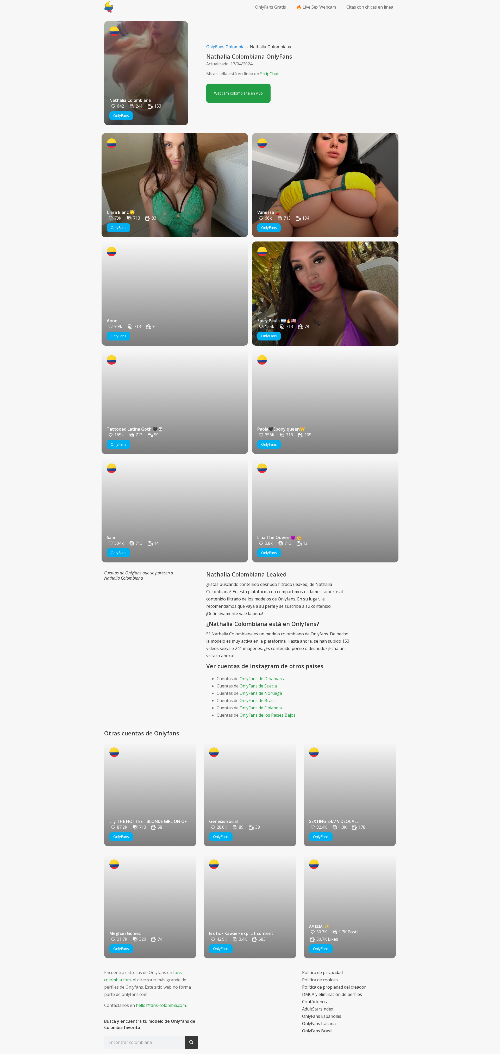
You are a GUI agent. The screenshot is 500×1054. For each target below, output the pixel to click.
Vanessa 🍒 (268, 212)
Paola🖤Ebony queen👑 (281, 429)
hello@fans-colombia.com (161, 1005)
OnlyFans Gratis (270, 7)
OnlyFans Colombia (225, 46)
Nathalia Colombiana (130, 100)
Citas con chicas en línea (369, 7)
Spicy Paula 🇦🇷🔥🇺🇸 (276, 321)
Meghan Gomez (125, 933)
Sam (111, 537)
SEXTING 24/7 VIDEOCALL (334, 821)
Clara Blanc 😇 (121, 212)
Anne (112, 321)
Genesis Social (223, 821)
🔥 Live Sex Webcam (316, 7)
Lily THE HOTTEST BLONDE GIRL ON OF (148, 821)
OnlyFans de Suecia (258, 686)
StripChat (269, 74)
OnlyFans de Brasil (258, 700)
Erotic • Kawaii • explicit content (241, 933)
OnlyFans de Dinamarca (262, 678)
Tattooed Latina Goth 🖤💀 (135, 429)
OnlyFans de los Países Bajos (268, 715)
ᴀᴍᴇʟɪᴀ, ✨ (319, 926)
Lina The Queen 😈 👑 (279, 537)
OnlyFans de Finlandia (261, 708)
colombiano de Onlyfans (304, 634)
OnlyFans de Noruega (261, 693)
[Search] (191, 1042)
